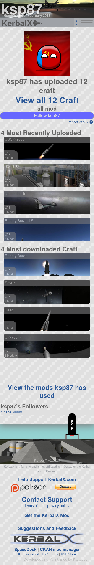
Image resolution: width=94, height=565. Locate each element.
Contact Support (47, 499)
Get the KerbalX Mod (47, 515)
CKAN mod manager (60, 549)
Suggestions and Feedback (47, 528)
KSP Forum (50, 554)
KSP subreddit (28, 554)
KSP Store (68, 554)
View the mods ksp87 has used (47, 391)
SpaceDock (25, 549)
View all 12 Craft (47, 100)
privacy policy (58, 506)
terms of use (34, 506)
